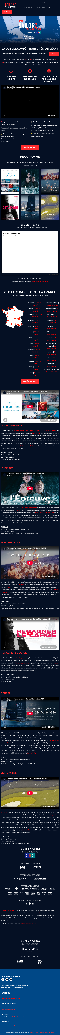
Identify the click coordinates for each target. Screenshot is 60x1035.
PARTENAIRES (40, 7)
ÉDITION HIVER (27, 7)
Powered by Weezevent (53, 274)
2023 (30, 60)
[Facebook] (6, 979)
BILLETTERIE (30, 3)
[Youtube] (10, 979)
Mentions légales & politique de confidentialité (41, 1032)
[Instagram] (2, 979)
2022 (25, 60)
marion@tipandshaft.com (17, 1025)
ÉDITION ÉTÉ (41, 3)
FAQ (48, 7)
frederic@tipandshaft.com (39, 281)
